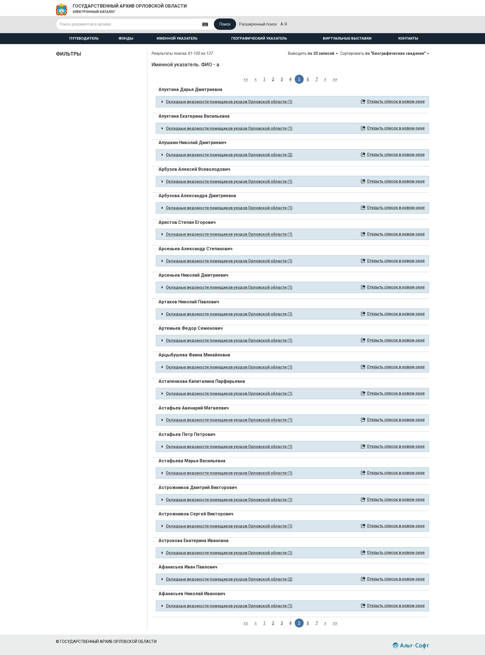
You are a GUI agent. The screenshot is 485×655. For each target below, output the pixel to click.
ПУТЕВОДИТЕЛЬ (84, 38)
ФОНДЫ (125, 38)
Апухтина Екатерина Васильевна (194, 116)
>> (335, 79)
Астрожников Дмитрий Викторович (198, 487)
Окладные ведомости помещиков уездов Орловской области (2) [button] (229, 155)
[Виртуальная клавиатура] (205, 24)
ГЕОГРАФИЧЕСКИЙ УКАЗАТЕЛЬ (259, 38)
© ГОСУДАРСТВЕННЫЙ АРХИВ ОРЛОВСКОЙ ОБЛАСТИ (106, 641)
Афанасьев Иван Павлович (188, 567)
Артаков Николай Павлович (189, 301)
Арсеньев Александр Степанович (195, 248)
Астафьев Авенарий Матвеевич (194, 408)
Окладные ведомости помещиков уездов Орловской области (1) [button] (229, 101)
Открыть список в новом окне (396, 101)
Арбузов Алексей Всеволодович (194, 169)
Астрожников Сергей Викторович (196, 514)
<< (246, 79)
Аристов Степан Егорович (187, 222)
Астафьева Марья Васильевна (192, 460)
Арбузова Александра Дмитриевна (197, 195)
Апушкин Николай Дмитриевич (192, 142)
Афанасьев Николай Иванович (192, 593)
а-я (283, 24)
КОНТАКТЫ (408, 38)
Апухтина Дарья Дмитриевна (190, 89)
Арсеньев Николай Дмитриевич (193, 275)
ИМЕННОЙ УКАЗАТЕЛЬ (177, 38)
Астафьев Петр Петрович (187, 434)
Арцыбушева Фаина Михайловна (194, 355)
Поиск (224, 24)
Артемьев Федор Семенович (191, 328)
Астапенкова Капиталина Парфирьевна (202, 381)
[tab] (292, 101)
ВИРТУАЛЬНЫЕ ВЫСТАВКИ (347, 38)
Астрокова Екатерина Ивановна (193, 540)
